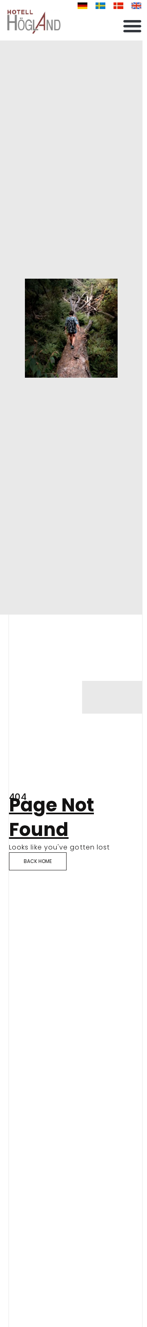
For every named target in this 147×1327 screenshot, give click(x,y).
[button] (132, 26)
